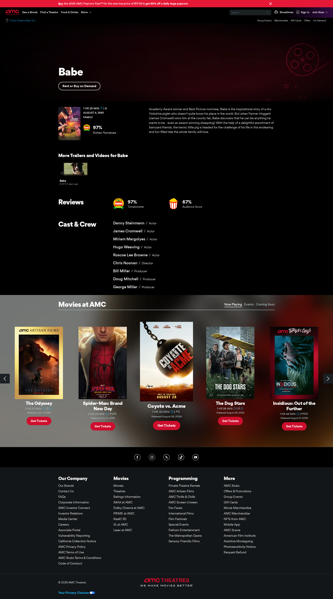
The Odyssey (39, 403)
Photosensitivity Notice (240, 547)
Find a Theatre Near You (22, 20)
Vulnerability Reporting (74, 535)
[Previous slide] (5, 378)
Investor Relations (70, 513)
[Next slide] (328, 378)
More (84, 12)
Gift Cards (296, 20)
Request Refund (235, 552)
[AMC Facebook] (137, 457)
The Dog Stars (230, 403)
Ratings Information (126, 497)
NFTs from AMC (235, 519)
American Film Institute (240, 535)
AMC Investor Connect (74, 508)
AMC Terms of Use (71, 552)
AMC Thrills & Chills (182, 497)
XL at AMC (120, 524)
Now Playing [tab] (233, 304)
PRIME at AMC (123, 513)
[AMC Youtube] (195, 457)
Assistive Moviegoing (238, 541)
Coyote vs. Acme (166, 406)
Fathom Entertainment (184, 530)
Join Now (318, 12)
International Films (181, 513)
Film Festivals (178, 519)
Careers (63, 524)
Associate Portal (69, 530)
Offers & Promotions (237, 491)
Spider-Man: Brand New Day (103, 405)
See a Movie (29, 12)
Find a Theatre (49, 12)
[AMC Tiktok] (181, 457)
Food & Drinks (69, 12)
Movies (118, 485)
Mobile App (232, 524)
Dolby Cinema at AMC (128, 508)
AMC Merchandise (237, 513)
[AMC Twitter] (166, 457)
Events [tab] (249, 304)
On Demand (319, 20)
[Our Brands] (166, 582)
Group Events (264, 20)
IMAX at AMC (123, 502)
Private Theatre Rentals (184, 485)
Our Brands (66, 485)
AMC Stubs (232, 485)
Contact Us (66, 491)
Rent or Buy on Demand (79, 86)
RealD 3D (119, 519)
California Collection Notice (77, 541)
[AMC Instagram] (151, 457)
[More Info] (101, 108)
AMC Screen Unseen (183, 502)
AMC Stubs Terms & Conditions (79, 558)
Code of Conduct (70, 563)
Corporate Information (73, 502)
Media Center (67, 519)
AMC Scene (232, 530)
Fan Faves (175, 508)
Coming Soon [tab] (265, 304)
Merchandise (281, 20)
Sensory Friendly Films (184, 541)
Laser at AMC (122, 530)
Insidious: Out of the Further (294, 405)
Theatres (119, 491)
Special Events (179, 524)
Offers (307, 20)
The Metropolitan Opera (185, 535)
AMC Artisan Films (181, 491)
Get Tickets (39, 421)
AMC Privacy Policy (72, 547)
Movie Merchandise (237, 508)
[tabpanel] (166, 378)
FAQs (62, 497)
